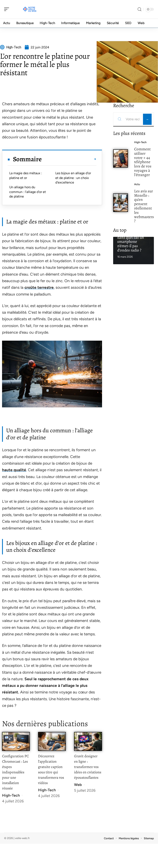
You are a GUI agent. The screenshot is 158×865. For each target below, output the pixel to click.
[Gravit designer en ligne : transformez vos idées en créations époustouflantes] (88, 741)
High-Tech (11, 795)
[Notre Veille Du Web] (29, 9)
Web (78, 785)
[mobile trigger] (7, 9)
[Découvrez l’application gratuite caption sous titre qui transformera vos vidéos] (52, 741)
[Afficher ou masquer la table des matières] (69, 159)
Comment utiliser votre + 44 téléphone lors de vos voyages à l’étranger (142, 162)
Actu (137, 184)
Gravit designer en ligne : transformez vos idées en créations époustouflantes (87, 767)
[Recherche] (139, 9)
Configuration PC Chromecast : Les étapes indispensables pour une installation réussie (15, 772)
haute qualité (14, 470)
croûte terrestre (39, 287)
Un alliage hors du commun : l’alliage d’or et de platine (27, 191)
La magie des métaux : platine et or (25, 175)
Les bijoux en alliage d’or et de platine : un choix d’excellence (73, 177)
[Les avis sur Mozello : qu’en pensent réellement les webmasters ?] (120, 203)
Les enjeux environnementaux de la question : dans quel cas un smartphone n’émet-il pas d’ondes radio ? (133, 237)
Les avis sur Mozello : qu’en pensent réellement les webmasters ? (144, 206)
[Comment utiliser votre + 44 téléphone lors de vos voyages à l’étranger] (120, 158)
